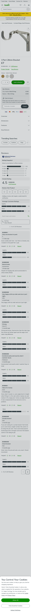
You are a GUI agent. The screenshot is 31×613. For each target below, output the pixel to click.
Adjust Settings (15, 610)
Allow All (15, 600)
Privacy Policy (11, 595)
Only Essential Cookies (15, 606)
